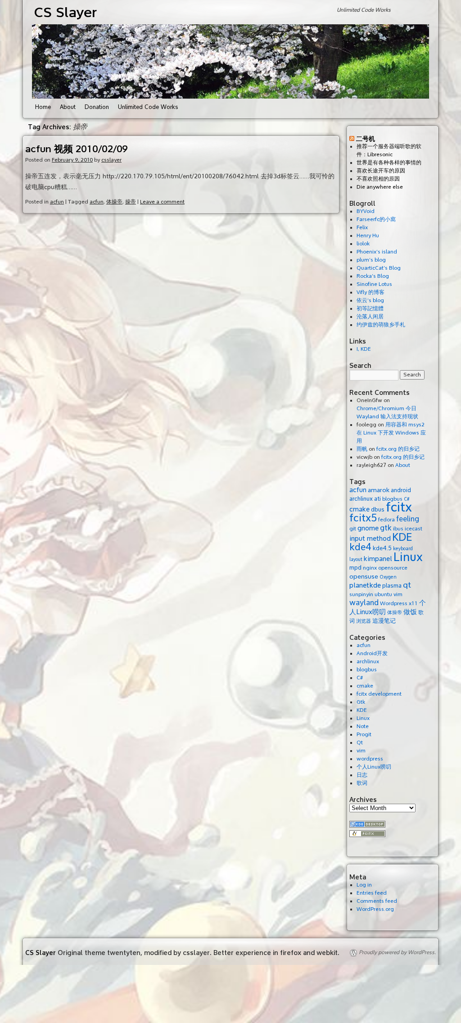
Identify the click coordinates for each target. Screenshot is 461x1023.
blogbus (367, 669)
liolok (363, 243)
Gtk (361, 702)
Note (363, 726)
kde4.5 (382, 548)
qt (407, 585)
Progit (364, 734)
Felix (362, 227)
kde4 (360, 547)
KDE (402, 537)
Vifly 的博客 (370, 292)
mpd (355, 567)
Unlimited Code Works (148, 107)
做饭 (410, 611)
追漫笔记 (384, 621)
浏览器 (363, 621)
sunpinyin (361, 594)
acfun (57, 202)
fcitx (399, 507)
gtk (386, 528)
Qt (360, 742)
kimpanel (378, 558)
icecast (413, 528)
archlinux (361, 498)
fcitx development (379, 694)
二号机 (365, 138)
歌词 (362, 783)
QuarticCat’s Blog (379, 268)
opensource (392, 567)
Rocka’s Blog (373, 276)
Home (43, 107)
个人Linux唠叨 (374, 767)
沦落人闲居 (370, 316)
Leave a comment (162, 202)
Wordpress (393, 603)
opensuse (363, 576)
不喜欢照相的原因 (378, 179)
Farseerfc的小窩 (376, 219)
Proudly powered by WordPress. (397, 952)
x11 (413, 603)
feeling (407, 519)
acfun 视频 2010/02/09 (76, 148)
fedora (386, 519)
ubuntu (383, 594)
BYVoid (366, 211)
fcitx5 (363, 518)
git (352, 528)
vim (397, 594)
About (68, 107)
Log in (364, 885)
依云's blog (370, 300)
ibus (398, 528)
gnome (368, 528)
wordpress (370, 759)
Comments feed (377, 901)
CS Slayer (65, 12)
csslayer (111, 160)
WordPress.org (375, 909)
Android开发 (372, 653)
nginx (370, 567)
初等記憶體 (370, 308)
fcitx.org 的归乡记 (398, 449)
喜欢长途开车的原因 (381, 170)
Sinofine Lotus (374, 284)
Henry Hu (368, 235)
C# (360, 677)
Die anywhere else (380, 187)
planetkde (365, 585)
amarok (378, 490)
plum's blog (371, 260)
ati (377, 498)
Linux (408, 557)
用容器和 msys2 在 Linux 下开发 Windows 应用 (391, 432)
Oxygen (388, 577)
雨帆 (362, 449)
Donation (97, 107)
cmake (359, 509)
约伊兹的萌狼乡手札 (381, 324)
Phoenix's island (377, 252)
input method (370, 538)
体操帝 (114, 202)
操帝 (130, 202)
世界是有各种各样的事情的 (389, 162)
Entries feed (372, 893)
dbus (377, 509)
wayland (364, 602)
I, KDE (364, 349)
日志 (362, 775)
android (401, 490)
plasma (392, 585)
